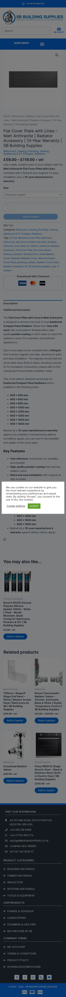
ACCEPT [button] (34, 506)
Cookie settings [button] (16, 506)
